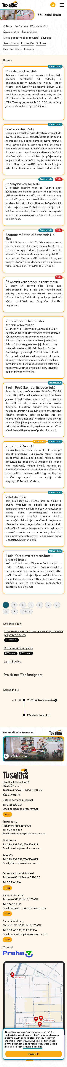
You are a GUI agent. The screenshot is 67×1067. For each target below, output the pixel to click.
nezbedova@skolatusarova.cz (27, 833)
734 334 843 (30, 844)
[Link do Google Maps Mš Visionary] (34, 977)
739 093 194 (30, 930)
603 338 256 (14, 829)
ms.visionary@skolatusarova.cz (28, 934)
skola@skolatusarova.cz (24, 808)
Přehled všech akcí (38, 715)
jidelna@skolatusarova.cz (25, 863)
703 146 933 (14, 930)
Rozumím (33, 1054)
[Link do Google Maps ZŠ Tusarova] (34, 1020)
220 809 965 (14, 805)
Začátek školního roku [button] (40, 700)
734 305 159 (14, 904)
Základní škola (55, 66)
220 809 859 (14, 859)
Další (25, 611)
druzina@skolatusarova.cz (25, 848)
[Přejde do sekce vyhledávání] (53, 5)
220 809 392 (14, 844)
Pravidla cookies (32, 1046)
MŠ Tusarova (39, 441)
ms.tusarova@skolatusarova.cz (28, 908)
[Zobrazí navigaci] (62, 5)
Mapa (7, 814)
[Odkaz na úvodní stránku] (10, 5)
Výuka (58, 179)
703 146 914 (14, 882)
